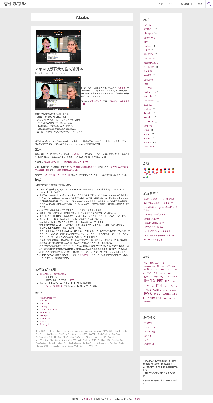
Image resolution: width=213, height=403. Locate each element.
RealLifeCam (150, 92)
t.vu (106, 343)
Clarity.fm (148, 33)
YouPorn (148, 142)
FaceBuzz (116, 334)
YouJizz (147, 134)
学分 (157, 269)
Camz (173, 266)
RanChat (101, 340)
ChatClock (40, 334)
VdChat (39, 346)
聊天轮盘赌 (107, 331)
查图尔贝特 (149, 29)
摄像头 (148, 293)
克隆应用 (148, 323)
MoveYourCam (42, 340)
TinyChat (113, 343)
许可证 (71, 280)
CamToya (79, 331)
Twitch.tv (148, 117)
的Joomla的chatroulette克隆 (57, 174)
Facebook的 (186, 4)
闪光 (50, 337)
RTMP (152, 286)
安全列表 (148, 104)
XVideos (164, 298)
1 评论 (94, 346)
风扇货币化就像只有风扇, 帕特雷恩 (159, 199)
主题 (170, 286)
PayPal (162, 276)
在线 (146, 276)
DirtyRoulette (104, 334)
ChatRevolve (73, 334)
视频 (148, 290)
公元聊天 (84, 254)
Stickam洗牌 (88, 343)
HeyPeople (68, 337)
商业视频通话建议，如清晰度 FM (158, 203)
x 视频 (146, 130)
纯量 (146, 83)
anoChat (56, 331)
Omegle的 (66, 340)
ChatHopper (51, 334)
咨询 (152, 269)
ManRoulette (109, 337)
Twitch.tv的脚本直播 (153, 239)
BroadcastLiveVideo (149, 266)
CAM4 (163, 266)
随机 (108, 340)
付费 (156, 277)
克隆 (146, 269)
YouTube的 (149, 146)
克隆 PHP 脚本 (150, 327)
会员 (155, 273)
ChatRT (83, 334)
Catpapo (97, 331)
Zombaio (148, 302)
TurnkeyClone (61, 73)
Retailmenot (150, 100)
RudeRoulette (41, 343)
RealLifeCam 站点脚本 (154, 223)
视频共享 (166, 290)
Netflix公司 (149, 67)
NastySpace (55, 340)
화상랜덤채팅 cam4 (49, 297)
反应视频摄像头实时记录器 (156, 214)
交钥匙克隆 (15, 4)
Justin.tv (147, 46)
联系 (200, 4)
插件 (167, 280)
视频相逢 (121, 87)
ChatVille (92, 334)
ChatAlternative (121, 331)
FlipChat (58, 337)
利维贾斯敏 (149, 54)
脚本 (65, 343)
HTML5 (169, 269)
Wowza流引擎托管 (54, 286)
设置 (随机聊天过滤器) (67, 170)
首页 (161, 4)
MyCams (162, 273)
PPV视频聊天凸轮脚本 (153, 227)
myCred (171, 273)
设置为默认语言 (151, 174)
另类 (152, 263)
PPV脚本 (147, 336)
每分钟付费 (172, 277)
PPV (146, 286)
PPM (173, 281)
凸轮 (168, 266)
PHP (94, 340)
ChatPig (62, 334)
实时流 (147, 50)
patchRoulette (84, 340)
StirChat (99, 343)
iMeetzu (89, 337)
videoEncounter (59, 346)
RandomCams (118, 340)
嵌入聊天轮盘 (96, 101)
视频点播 (173, 290)
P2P (74, 340)
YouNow (148, 138)
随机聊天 (42, 331)
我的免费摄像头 (151, 62)
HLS (162, 269)
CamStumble (67, 331)
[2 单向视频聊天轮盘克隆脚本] (58, 63)
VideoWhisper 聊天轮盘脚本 (53, 274)
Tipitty (122, 343)
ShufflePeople (75, 343)
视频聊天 (47, 346)
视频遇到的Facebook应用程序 (83, 167)
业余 (157, 263)
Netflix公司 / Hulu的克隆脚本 (157, 231)
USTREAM (149, 121)
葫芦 (146, 41)
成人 (146, 262)
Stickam (147, 109)
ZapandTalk (73, 346)
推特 (171, 4)
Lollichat (98, 337)
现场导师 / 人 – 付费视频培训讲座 (159, 235)
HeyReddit (79, 337)
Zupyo (83, 346)
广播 (163, 263)
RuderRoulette (55, 343)
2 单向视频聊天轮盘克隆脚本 (59, 69)
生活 (148, 273)
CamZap (88, 331)
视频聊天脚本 (150, 344)
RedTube (148, 96)
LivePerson (149, 58)
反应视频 (148, 88)
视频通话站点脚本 (152, 218)
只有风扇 (148, 71)
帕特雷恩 (148, 75)
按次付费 (149, 280)
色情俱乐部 (149, 79)
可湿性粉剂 (154, 298)
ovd (151, 277)
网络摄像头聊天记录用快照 (76, 162)
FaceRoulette (41, 337)
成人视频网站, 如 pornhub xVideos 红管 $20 (160, 209)
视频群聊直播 (150, 37)
